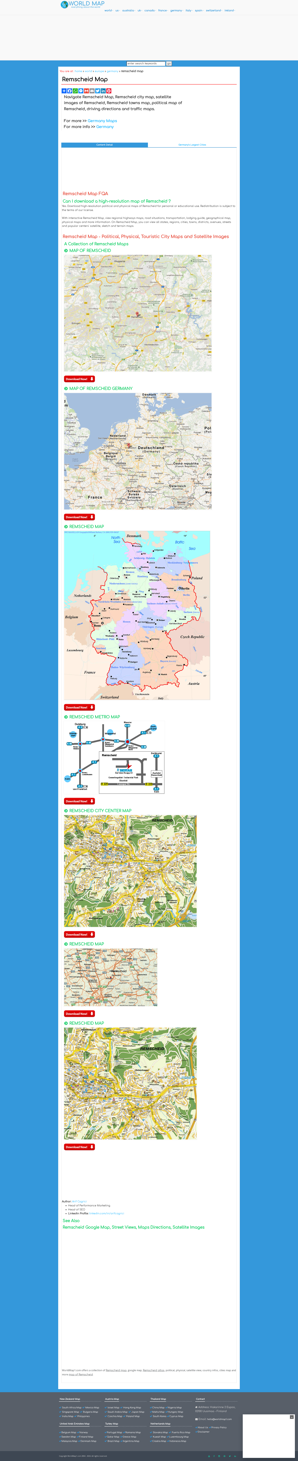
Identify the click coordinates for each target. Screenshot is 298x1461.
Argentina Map (131, 1441)
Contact (200, 1399)
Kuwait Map (159, 1437)
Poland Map (133, 1416)
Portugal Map (114, 1432)
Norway (83, 1432)
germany (176, 10)
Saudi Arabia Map (118, 1412)
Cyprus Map (176, 1416)
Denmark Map (88, 1441)
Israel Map (113, 1407)
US (117, 10)
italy (188, 10)
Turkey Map (111, 1424)
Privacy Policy (219, 1427)
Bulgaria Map (90, 1412)
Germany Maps (102, 121)
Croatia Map (159, 1441)
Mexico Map (92, 1407)
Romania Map (133, 1432)
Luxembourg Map (179, 1437)
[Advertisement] (149, 36)
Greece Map (129, 1437)
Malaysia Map (69, 1441)
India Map (67, 1416)
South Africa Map (71, 1407)
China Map (158, 1407)
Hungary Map (175, 1412)
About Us (203, 1427)
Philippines (83, 1416)
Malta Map (158, 1412)
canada (149, 10)
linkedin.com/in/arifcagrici (106, 1213)
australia (128, 10)
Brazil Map (114, 1441)
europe (99, 71)
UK (139, 10)
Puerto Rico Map (181, 1432)
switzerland (213, 10)
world (108, 10)
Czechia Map (115, 1416)
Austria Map (112, 1399)
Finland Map (86, 1437)
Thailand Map (158, 1399)
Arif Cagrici (79, 1201)
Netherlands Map (160, 1424)
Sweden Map (68, 1437)
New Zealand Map (70, 1399)
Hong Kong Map (132, 1407)
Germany (105, 127)
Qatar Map (113, 1437)
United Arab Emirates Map (75, 1424)
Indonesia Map (177, 1441)
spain (198, 10)
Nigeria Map (175, 1407)
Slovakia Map (160, 1432)
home (78, 71)
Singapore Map (70, 1412)
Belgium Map (68, 1432)
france (162, 10)
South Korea (159, 1416)
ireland (229, 10)
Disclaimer (204, 1432)
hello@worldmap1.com (219, 1419)
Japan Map (137, 1412)
